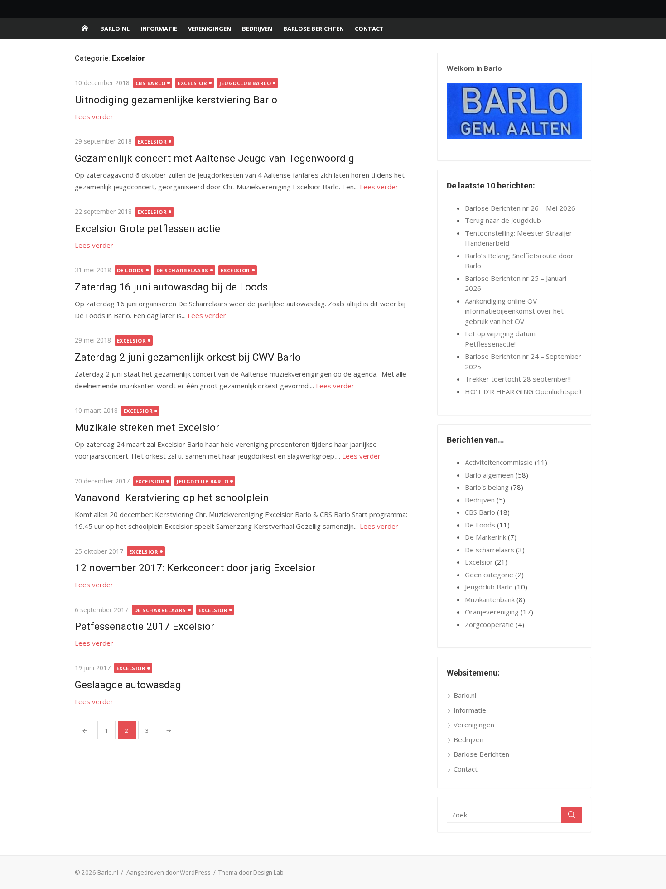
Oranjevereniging (492, 611)
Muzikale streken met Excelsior (147, 427)
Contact (369, 28)
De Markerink (485, 536)
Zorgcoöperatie (489, 624)
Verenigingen (209, 28)
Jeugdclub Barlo (245, 83)
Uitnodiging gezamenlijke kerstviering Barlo (176, 100)
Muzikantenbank (490, 599)
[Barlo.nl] (85, 28)
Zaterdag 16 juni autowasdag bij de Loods (171, 287)
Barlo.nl (115, 28)
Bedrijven (257, 28)
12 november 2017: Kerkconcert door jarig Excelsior (195, 568)
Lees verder (94, 116)
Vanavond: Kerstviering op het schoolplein (172, 497)
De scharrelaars (182, 270)
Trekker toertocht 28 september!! (518, 378)
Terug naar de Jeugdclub (503, 220)
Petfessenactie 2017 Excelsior (144, 626)
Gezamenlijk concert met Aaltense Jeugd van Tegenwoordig (214, 158)
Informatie (158, 28)
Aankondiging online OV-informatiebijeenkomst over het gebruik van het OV (514, 311)
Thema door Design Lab (251, 872)
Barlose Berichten (313, 28)
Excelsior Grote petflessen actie (147, 228)
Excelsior (192, 83)
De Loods (130, 270)
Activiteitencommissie (499, 462)
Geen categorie (489, 574)
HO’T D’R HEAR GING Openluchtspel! (523, 391)
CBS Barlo (150, 83)
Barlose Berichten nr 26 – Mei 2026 (520, 208)
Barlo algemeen (489, 474)
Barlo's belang (487, 487)
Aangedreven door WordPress (168, 872)
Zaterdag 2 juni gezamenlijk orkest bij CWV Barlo (188, 357)
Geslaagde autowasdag (128, 685)
